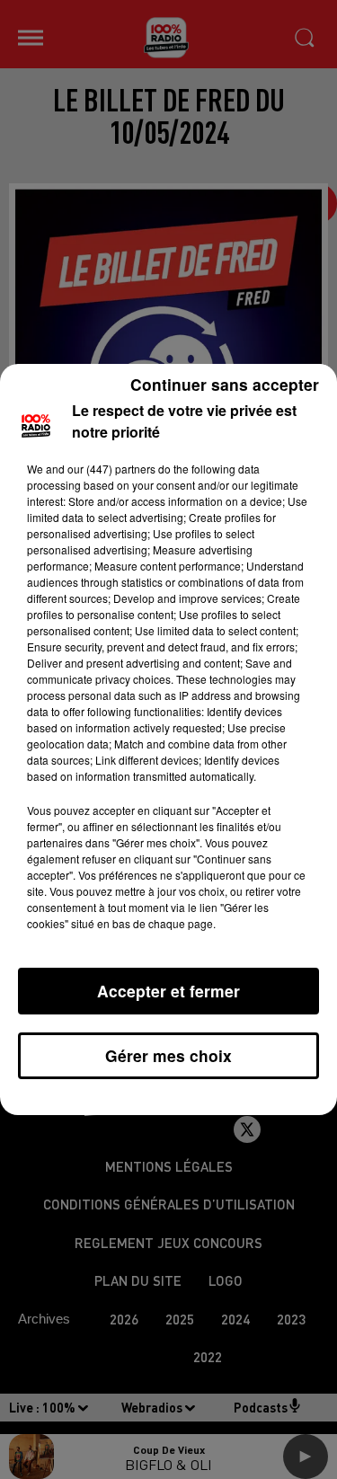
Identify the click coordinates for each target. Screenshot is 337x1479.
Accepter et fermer (168, 990)
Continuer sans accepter (224, 384)
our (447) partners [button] (111, 468)
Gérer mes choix (168, 1055)
